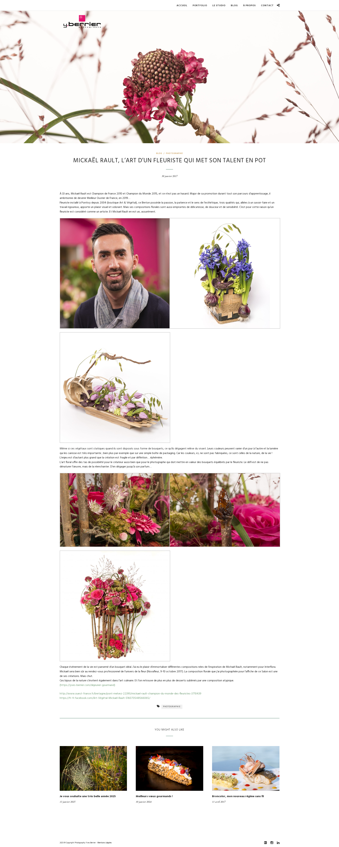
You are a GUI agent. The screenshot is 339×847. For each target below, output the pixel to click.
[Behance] (265, 843)
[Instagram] (271, 843)
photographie (172, 706)
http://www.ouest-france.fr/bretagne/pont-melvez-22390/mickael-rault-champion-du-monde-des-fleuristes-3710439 (130, 693)
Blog (159, 153)
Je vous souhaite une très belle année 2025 (88, 796)
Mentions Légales (104, 842)
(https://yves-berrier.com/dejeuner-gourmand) (87, 685)
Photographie (174, 153)
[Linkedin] (278, 843)
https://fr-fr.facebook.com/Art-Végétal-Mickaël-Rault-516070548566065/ (105, 698)
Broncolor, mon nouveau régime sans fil (238, 796)
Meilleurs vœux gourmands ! (154, 796)
